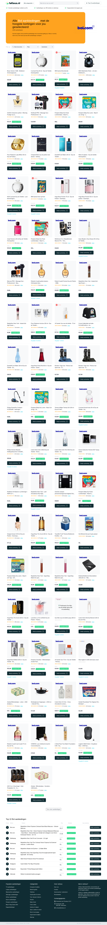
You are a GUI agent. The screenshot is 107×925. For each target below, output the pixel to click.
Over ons (56, 887)
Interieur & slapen (34, 907)
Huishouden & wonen (35, 894)
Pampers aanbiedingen (11, 902)
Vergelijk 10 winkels (59, 87)
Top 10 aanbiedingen (94, 3)
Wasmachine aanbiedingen (12, 892)
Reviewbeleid (57, 894)
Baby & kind (33, 902)
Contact (56, 889)
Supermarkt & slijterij (35, 914)
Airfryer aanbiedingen (11, 897)
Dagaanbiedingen (10, 907)
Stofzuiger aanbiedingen (12, 894)
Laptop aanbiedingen (11, 889)
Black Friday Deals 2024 (12, 904)
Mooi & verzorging (34, 912)
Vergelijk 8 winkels (83, 256)
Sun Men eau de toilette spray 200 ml (65, 617)
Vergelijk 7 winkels (59, 340)
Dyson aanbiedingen (11, 899)
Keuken (32, 899)
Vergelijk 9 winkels (11, 214)
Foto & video (33, 904)
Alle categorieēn (28, 3)
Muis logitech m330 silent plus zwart (89, 659)
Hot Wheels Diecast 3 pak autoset (88, 534)
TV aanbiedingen (10, 887)
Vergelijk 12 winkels (83, 677)
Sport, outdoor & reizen (36, 909)
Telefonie (32, 892)
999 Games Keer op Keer (38, 196)
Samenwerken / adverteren (61, 892)
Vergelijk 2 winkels (35, 509)
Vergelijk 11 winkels (83, 761)
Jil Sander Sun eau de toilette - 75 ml (65, 323)
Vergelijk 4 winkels (11, 803)
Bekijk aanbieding (61, 84)
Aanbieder (44, 46)
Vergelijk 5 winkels (35, 298)
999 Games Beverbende (61, 71)
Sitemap (32, 917)
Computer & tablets (35, 887)
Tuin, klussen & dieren (35, 897)
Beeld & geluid (33, 889)
